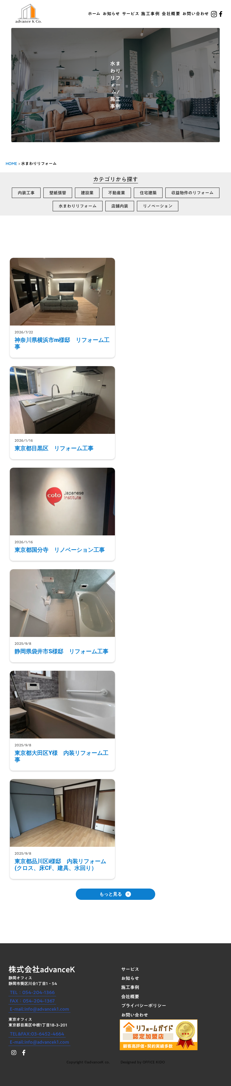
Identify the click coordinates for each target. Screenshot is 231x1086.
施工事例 (150, 14)
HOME (11, 164)
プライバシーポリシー (143, 1005)
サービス (130, 14)
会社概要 (171, 14)
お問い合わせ (195, 14)
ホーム (94, 14)
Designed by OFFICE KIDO (143, 1062)
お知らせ (111, 14)
